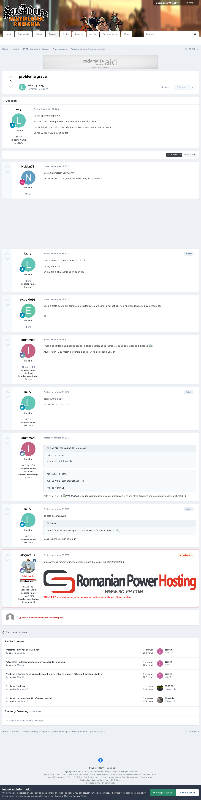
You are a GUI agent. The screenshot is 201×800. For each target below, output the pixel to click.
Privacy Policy (96, 767)
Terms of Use (61, 796)
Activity (92, 34)
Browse (79, 34)
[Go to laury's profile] (22, 87)
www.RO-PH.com (113, 780)
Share (166, 87)
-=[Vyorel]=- (28, 555)
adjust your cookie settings (96, 793)
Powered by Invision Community (100, 783)
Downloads (23, 34)
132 (29, 193)
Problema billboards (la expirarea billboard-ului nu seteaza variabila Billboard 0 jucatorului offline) (54, 674)
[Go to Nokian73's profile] (28, 177)
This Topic (182, 34)
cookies (22, 793)
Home (8, 34)
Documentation (110, 34)
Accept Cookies (163, 792)
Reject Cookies (187, 792)
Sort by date (189, 155)
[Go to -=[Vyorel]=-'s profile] (28, 566)
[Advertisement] (100, 224)
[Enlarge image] (151, 345)
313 (29, 327)
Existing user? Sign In (167, 3)
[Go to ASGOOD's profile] (160, 688)
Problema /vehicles (15, 686)
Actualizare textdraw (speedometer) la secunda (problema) (35, 662)
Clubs (66, 34)
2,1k (26, 586)
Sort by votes (174, 155)
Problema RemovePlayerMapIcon (22, 649)
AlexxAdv (169, 698)
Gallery (38, 34)
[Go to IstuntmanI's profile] (28, 351)
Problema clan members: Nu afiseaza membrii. (29, 698)
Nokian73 (27, 166)
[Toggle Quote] (48, 448)
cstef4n (12, 653)
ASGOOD (169, 686)
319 (20, 136)
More (126, 34)
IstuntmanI (28, 339)
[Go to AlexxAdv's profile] (160, 700)
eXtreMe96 (28, 299)
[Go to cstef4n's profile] (160, 651)
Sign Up (189, 2)
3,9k (26, 367)
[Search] (195, 34)
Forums (52, 34)
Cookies (111, 767)
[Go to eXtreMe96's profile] (28, 311)
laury (40, 85)
